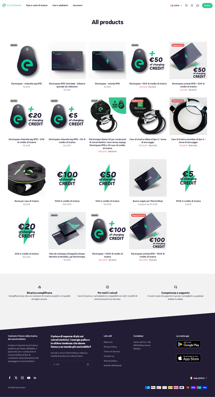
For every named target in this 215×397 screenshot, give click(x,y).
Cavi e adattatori (60, 5)
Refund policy (110, 361)
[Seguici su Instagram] (22, 377)
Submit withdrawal (112, 365)
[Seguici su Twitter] (16, 378)
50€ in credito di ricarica (107, 201)
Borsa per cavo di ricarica (27, 201)
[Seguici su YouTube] (28, 377)
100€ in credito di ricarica (67, 201)
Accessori (77, 5)
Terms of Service (112, 352)
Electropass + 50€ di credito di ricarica (147, 84)
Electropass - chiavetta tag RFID (26, 84)
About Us (108, 342)
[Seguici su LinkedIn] (35, 377)
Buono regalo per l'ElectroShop (148, 201)
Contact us (109, 356)
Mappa (207, 5)
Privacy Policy (110, 347)
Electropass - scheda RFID (107, 84)
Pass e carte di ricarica (36, 5)
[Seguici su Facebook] (9, 377)
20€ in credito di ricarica (27, 254)
